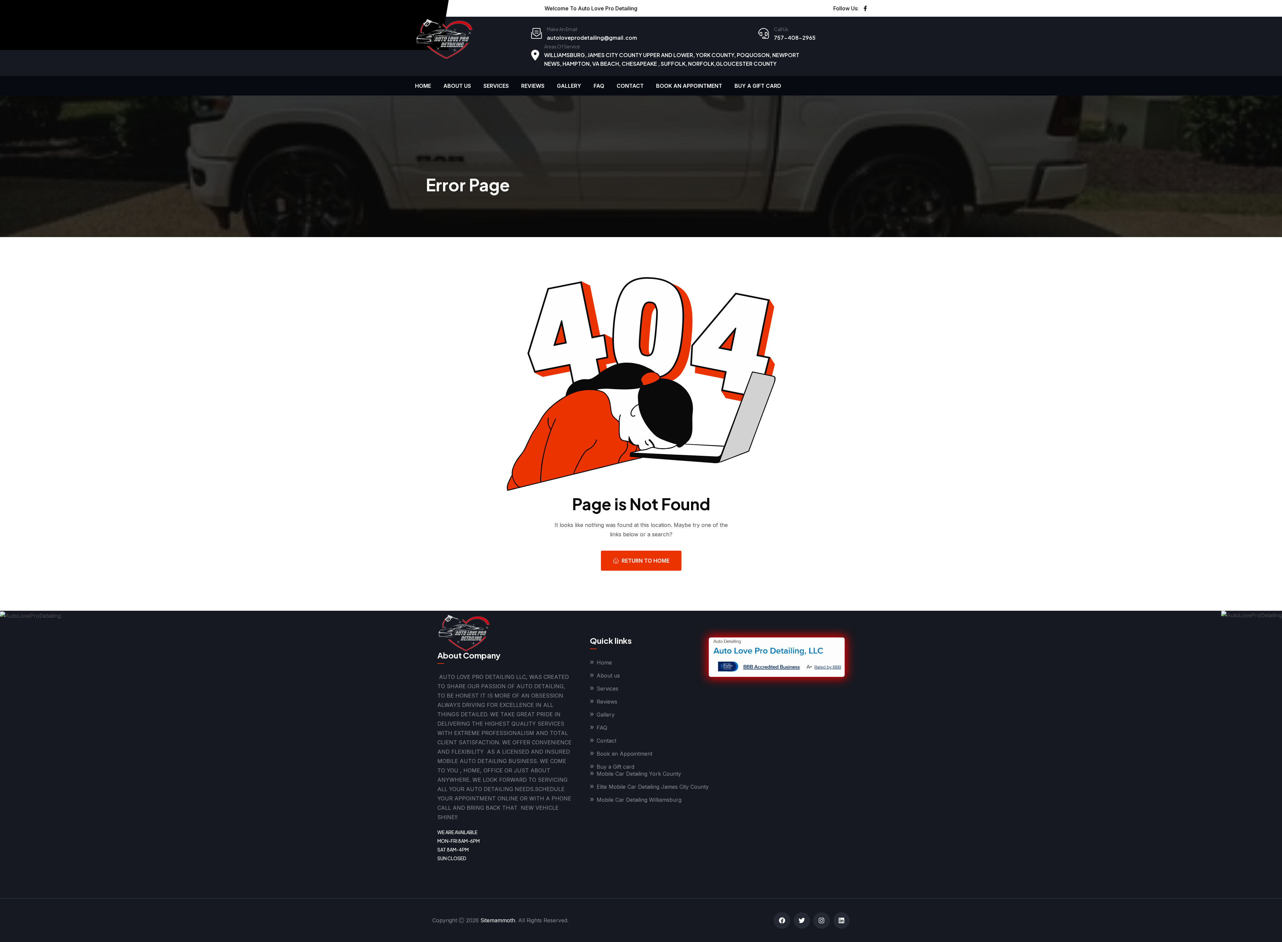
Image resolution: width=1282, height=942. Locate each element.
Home (423, 85)
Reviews (533, 85)
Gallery (569, 85)
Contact (630, 85)
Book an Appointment (689, 85)
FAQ (599, 85)
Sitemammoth (497, 920)
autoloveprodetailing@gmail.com (592, 37)
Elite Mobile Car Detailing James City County (653, 786)
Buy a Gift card (757, 85)
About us (457, 85)
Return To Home (645, 560)
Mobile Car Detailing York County (639, 773)
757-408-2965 (795, 37)
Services (496, 85)
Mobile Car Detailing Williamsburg (639, 799)
